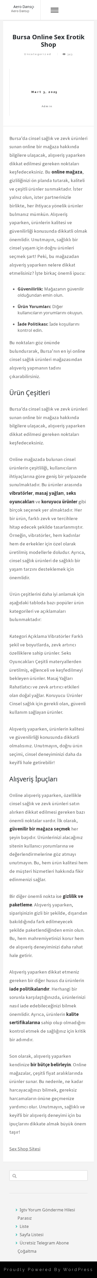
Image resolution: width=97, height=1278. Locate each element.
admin (47, 106)
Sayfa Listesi (31, 1234)
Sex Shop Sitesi (24, 1149)
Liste (24, 1226)
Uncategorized (37, 54)
